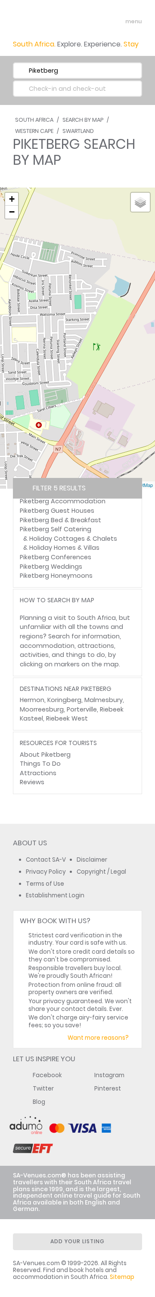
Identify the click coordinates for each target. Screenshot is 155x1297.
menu (117, 21)
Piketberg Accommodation (62, 501)
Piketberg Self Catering (55, 529)
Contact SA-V (46, 860)
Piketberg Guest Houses (57, 510)
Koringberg (64, 700)
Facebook (47, 1075)
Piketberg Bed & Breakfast (60, 520)
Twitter (43, 1088)
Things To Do (40, 763)
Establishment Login (55, 895)
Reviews (32, 782)
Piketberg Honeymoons (56, 575)
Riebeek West (67, 718)
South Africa (34, 119)
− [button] (12, 211)
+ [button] (12, 199)
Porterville (82, 709)
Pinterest (107, 1088)
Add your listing (77, 1241)
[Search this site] (101, 21)
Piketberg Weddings (51, 566)
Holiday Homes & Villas (64, 547)
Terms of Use (45, 884)
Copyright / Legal (101, 872)
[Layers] (140, 202)
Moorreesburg (42, 709)
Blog (39, 1102)
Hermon (32, 700)
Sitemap (122, 1277)
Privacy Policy (46, 872)
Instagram (109, 1075)
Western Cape (34, 131)
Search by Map (82, 119)
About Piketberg (45, 754)
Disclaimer (92, 860)
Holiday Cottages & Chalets (73, 538)
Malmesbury (103, 700)
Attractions (38, 773)
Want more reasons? (98, 1038)
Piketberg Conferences (55, 557)
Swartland (78, 131)
